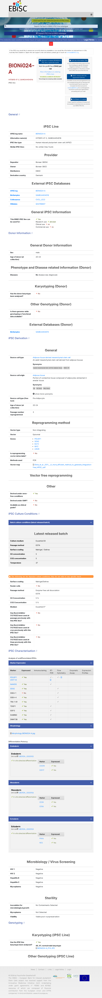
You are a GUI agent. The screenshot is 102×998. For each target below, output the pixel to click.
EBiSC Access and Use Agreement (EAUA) (79, 76)
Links (50, 969)
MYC (36, 446)
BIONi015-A (71, 29)
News (33, 969)
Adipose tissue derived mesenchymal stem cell (51, 357)
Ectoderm (14, 819)
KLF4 (37, 444)
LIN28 (37, 449)
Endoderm (14, 746)
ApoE (81, 29)
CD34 (41, 802)
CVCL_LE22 (40, 200)
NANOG (13, 684)
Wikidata (13, 204)
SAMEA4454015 (42, 332)
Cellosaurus (15, 200)
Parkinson (76, 29)
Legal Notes (89, 40)
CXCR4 (42, 766)
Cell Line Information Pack (79, 60)
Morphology (15, 726)
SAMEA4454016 (42, 195)
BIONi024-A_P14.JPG (46, 948)
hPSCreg (14, 191)
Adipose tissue (39, 375)
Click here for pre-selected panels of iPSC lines (51, 21)
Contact (41, 969)
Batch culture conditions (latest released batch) (30, 522)
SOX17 (41, 770)
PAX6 (41, 838)
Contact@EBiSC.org (73, 52)
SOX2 (37, 441)
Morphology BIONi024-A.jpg (23, 733)
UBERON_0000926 (26, 793)
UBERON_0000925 (26, 756)
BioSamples (15, 195)
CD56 (41, 806)
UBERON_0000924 (26, 829)
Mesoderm (14, 783)
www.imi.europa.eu (40, 993)
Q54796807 (40, 204)
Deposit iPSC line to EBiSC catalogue (52, 33)
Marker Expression (18, 663)
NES (41, 843)
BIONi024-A (40, 134)
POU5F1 (38, 439)
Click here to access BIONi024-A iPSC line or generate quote (51, 61)
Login (69, 969)
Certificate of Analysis (79, 99)
